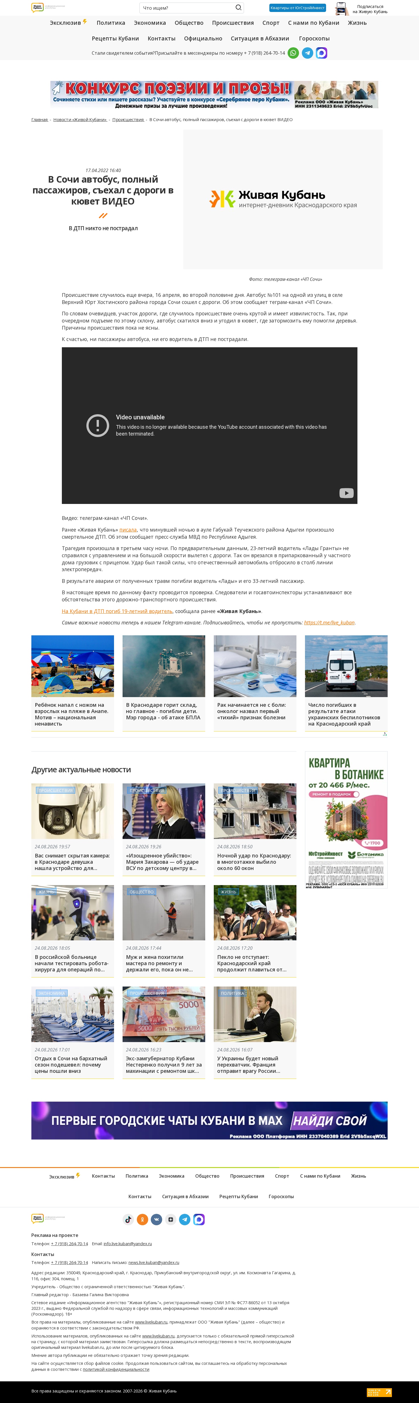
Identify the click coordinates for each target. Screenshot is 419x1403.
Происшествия (233, 22)
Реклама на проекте (54, 1235)
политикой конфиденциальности (116, 1369)
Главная (39, 119)
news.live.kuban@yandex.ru (154, 1262)
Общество (189, 22)
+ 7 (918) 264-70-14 (69, 1243)
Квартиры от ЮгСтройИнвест (298, 7)
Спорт (271, 22)
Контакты (162, 38)
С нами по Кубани (313, 22)
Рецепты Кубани (115, 38)
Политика (111, 22)
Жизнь (357, 22)
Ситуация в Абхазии (260, 38)
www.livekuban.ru (151, 1322)
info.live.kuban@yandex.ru (128, 1243)
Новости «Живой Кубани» (80, 119)
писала (128, 529)
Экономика (150, 22)
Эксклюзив (66, 22)
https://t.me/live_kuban (329, 622)
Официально (203, 38)
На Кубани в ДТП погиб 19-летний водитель (117, 611)
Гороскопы (314, 38)
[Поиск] (238, 7)
